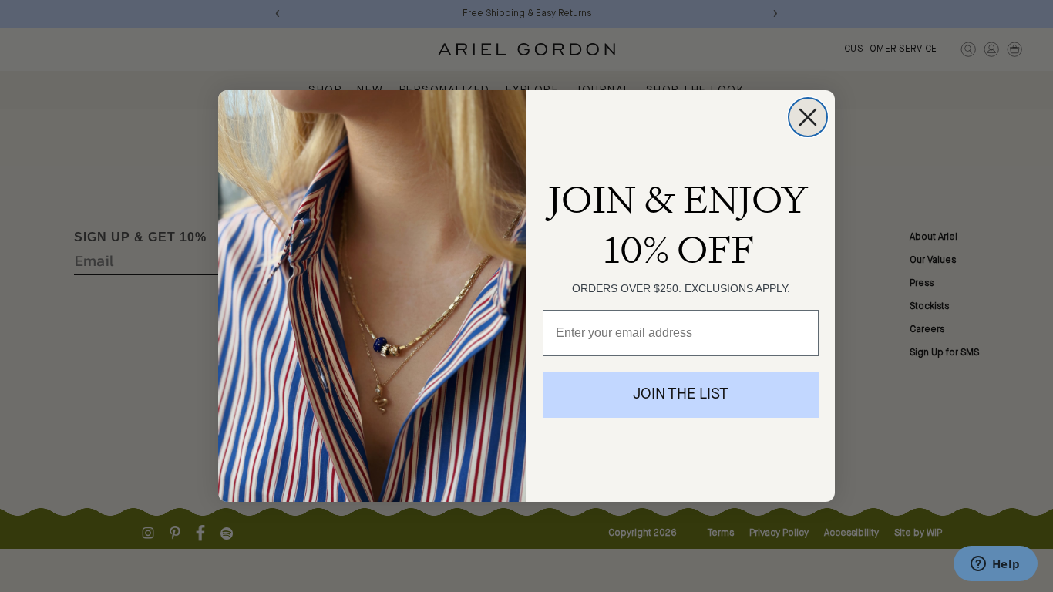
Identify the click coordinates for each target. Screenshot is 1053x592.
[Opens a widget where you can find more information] (995, 565)
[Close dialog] (808, 117)
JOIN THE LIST (680, 394)
